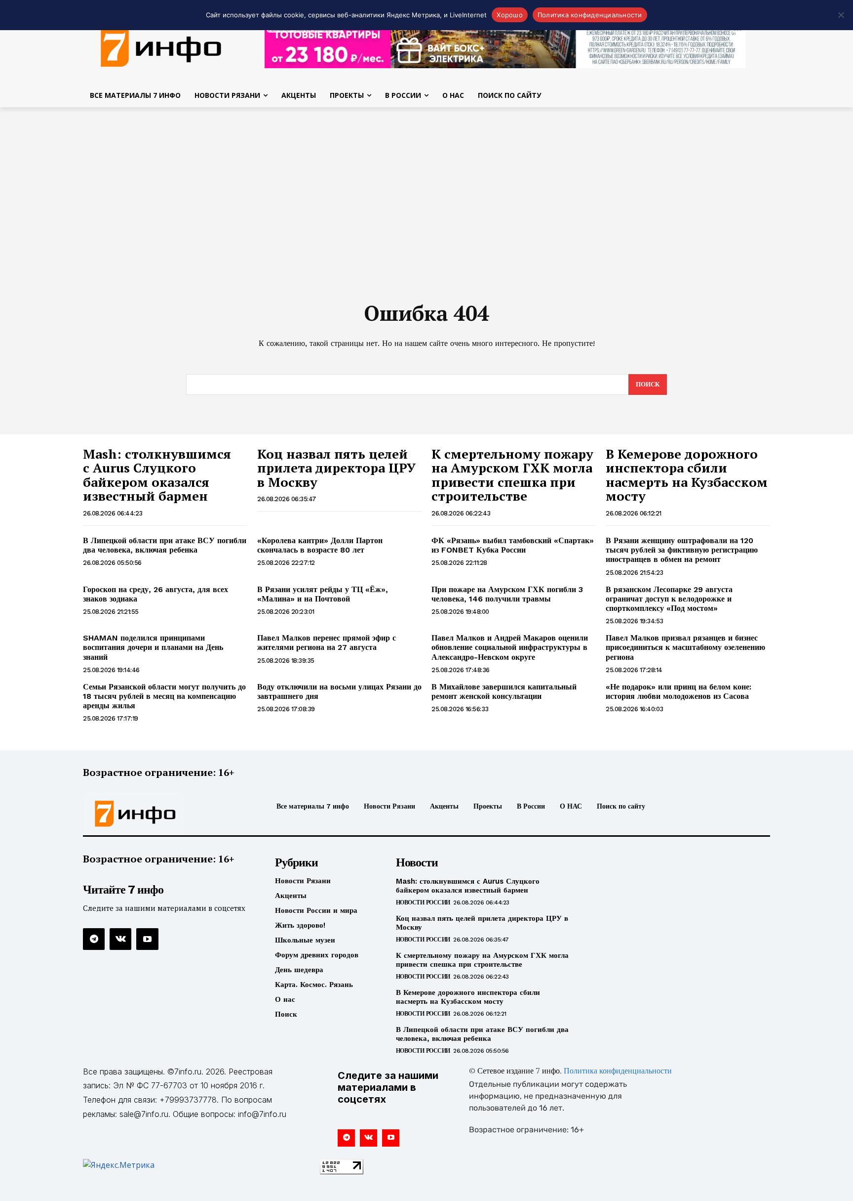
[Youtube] (147, 939)
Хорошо (510, 15)
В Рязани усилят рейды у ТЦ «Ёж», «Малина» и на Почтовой (322, 594)
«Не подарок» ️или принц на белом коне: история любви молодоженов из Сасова (678, 691)
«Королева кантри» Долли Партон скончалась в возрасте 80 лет (320, 545)
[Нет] (841, 15)
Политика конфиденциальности (618, 1071)
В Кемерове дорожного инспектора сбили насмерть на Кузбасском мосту (687, 475)
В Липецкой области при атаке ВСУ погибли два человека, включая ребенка (164, 545)
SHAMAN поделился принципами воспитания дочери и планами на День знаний (153, 647)
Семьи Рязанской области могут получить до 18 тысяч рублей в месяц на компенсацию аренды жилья (164, 696)
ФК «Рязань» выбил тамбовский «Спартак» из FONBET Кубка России (512, 545)
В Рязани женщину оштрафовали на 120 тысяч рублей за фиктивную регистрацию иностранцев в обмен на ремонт (682, 550)
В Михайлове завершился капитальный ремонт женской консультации (504, 691)
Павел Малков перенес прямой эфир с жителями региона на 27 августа (326, 642)
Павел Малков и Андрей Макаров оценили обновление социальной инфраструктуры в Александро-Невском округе (509, 647)
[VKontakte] (120, 939)
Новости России (423, 902)
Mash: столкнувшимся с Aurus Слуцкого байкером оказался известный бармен (157, 475)
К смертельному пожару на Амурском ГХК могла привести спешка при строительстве (512, 475)
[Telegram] (94, 939)
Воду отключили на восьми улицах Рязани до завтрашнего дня (339, 691)
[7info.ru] (161, 46)
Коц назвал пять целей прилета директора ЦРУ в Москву (336, 467)
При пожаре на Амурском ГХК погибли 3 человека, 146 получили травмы (507, 594)
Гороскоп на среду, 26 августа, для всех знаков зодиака (155, 594)
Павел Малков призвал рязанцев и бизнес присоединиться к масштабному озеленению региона (685, 647)
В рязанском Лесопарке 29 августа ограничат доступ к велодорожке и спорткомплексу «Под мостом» (669, 599)
